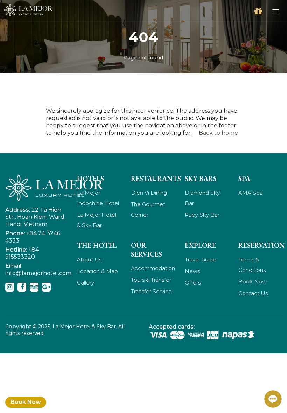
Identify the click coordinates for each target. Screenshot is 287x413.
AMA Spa (250, 192)
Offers (193, 282)
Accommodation (152, 268)
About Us (89, 259)
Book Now (25, 402)
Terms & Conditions (252, 264)
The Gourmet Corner (148, 209)
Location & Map (97, 271)
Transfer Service (151, 291)
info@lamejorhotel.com (38, 273)
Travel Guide (200, 259)
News (192, 271)
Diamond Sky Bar (202, 197)
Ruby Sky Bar (202, 214)
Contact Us (253, 293)
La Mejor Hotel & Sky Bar (96, 220)
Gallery (85, 282)
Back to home (218, 133)
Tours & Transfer (151, 279)
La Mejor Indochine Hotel (98, 197)
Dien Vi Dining (149, 192)
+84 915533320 (22, 253)
